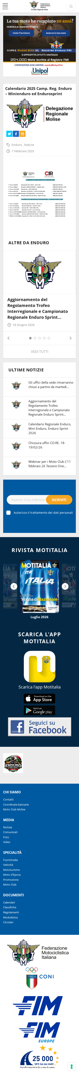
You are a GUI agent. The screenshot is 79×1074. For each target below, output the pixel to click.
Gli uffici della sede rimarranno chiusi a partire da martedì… (50, 384)
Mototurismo (11, 870)
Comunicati (10, 832)
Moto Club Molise (14, 809)
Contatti (8, 799)
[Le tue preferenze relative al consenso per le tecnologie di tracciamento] (72, 1067)
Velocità (8, 865)
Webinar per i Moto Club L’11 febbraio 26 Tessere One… (49, 463)
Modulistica (10, 917)
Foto (6, 837)
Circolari (8, 922)
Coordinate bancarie (16, 804)
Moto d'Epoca (12, 875)
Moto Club (9, 884)
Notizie (29, 145)
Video (6, 842)
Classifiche (9, 907)
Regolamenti (11, 912)
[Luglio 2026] (39, 586)
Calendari (9, 902)
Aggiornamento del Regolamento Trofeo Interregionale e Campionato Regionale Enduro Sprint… (37, 308)
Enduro (17, 145)
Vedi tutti (39, 351)
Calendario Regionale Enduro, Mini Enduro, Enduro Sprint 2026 (49, 428)
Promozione (11, 880)
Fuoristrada (10, 860)
